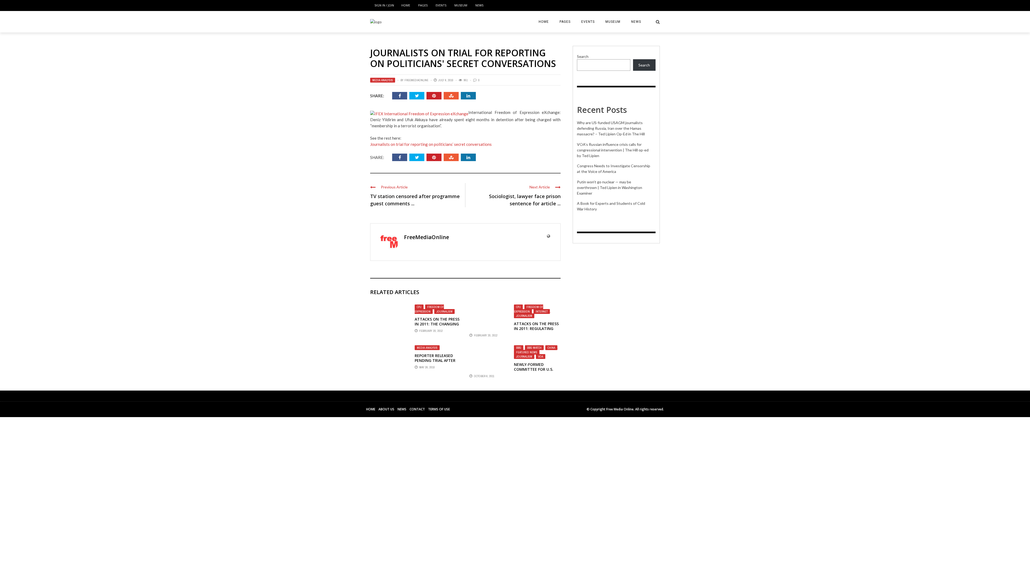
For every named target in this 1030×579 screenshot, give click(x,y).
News (479, 5)
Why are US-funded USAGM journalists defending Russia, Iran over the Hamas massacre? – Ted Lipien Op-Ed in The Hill (611, 128)
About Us (386, 409)
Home (405, 5)
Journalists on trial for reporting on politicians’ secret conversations (431, 144)
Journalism (444, 311)
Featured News (526, 352)
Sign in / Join (384, 5)
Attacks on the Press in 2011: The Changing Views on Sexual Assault (437, 326)
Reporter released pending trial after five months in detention (435, 363)
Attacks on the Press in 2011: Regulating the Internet (536, 328)
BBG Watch (534, 348)
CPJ (419, 307)
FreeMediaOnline (416, 80)
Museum (460, 5)
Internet (542, 311)
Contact (417, 409)
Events (441, 5)
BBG (518, 348)
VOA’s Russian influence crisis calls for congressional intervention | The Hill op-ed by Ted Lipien (613, 150)
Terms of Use (439, 409)
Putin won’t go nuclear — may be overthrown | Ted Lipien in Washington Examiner (609, 187)
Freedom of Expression (429, 309)
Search (582, 56)
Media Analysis (382, 80)
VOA (540, 356)
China (551, 348)
